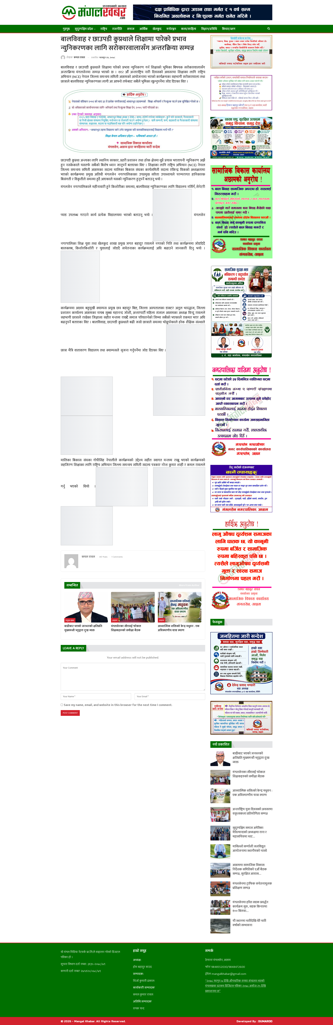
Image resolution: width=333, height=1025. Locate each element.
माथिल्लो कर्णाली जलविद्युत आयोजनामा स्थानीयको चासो (250, 848)
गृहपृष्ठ (66, 29)
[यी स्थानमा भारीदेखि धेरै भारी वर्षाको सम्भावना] (220, 926)
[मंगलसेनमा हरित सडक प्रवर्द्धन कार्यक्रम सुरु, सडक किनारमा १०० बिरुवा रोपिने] (220, 907)
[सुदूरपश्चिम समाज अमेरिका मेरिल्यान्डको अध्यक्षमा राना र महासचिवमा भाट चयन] (220, 833)
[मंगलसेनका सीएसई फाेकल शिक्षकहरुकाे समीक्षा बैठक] (133, 607)
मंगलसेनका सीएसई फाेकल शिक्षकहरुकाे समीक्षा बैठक (249, 774)
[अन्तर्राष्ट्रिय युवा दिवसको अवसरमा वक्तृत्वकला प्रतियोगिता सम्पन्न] (220, 814)
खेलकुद (157, 29)
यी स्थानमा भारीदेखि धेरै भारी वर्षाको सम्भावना (249, 923)
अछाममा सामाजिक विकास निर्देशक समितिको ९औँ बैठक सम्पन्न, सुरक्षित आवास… (250, 869)
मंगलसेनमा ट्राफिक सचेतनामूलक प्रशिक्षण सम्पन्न (252, 886)
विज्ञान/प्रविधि (209, 29)
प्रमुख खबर (70, 620)
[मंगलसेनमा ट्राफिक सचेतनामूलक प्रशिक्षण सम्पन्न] (220, 888)
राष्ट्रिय (103, 29)
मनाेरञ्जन (171, 29)
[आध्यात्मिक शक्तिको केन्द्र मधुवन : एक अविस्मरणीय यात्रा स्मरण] (179, 607)
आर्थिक (143, 29)
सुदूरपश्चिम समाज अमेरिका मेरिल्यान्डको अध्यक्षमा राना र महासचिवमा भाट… (250, 832)
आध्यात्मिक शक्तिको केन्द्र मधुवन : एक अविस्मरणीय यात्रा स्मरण (252, 793)
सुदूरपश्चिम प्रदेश (84, 29)
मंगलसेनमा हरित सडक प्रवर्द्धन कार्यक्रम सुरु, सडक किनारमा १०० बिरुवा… (250, 907)
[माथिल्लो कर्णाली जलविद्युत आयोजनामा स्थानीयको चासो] (220, 851)
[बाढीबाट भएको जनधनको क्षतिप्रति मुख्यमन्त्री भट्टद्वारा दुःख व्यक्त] (86, 607)
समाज (130, 29)
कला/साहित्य (188, 29)
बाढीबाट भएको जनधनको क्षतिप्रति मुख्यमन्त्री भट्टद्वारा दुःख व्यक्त (251, 758)
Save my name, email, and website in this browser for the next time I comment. (118, 704)
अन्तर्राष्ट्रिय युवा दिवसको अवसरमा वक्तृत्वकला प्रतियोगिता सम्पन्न (252, 811)
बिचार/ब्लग (228, 29)
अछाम (114, 620)
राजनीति (117, 29)
